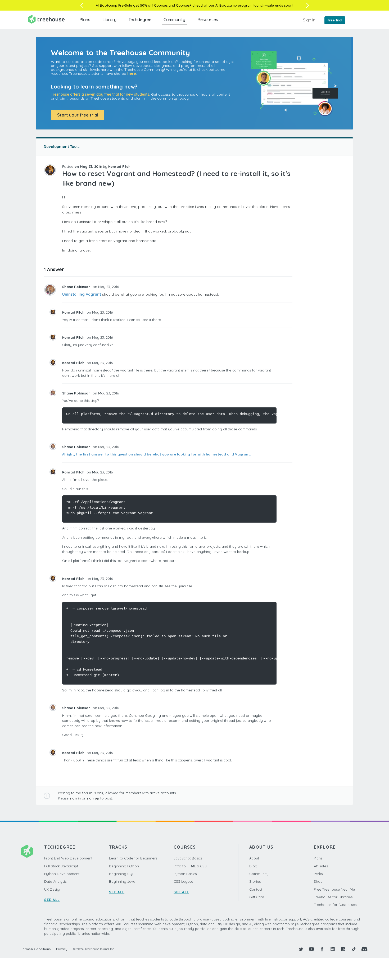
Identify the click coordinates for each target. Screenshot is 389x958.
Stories (255, 881)
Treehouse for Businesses (335, 905)
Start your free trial (77, 115)
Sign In (309, 19)
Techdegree (140, 19)
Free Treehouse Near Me (334, 889)
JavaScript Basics (188, 858)
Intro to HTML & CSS (190, 866)
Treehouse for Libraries (333, 897)
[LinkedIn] (332, 949)
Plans (84, 19)
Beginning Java (122, 881)
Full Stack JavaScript (61, 866)
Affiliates (321, 866)
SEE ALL (52, 899)
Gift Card (256, 897)
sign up (93, 798)
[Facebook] (322, 949)
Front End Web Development (68, 858)
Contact (255, 889)
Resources (207, 19)
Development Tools (61, 146)
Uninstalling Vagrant (81, 294)
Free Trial (335, 20)
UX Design (52, 889)
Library (109, 19)
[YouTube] (311, 949)
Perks (318, 874)
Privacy (61, 949)
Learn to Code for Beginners (133, 858)
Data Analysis (55, 881)
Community (174, 19)
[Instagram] (343, 949)
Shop (318, 881)
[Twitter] (301, 949)
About (254, 858)
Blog (253, 866)
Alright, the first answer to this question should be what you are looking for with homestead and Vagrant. (156, 454)
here (131, 73)
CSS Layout (183, 881)
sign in (75, 798)
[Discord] (364, 949)
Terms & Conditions (36, 949)
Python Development (61, 874)
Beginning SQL (121, 874)
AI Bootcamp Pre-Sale (114, 5)
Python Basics (185, 874)
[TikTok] (354, 949)
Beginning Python (124, 866)
